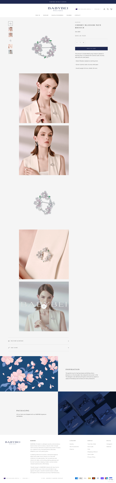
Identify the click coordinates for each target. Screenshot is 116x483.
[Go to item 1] (10, 23)
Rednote (109, 446)
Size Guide (90, 446)
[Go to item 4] (10, 40)
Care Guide (91, 454)
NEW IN (38, 15)
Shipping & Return (93, 452)
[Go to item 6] (10, 52)
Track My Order (92, 444)
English (97, 9)
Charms (72, 449)
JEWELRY (46, 15)
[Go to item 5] (10, 46)
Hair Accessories (74, 446)
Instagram (109, 444)
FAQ (89, 449)
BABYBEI (77, 22)
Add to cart (91, 48)
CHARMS (69, 15)
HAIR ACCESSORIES (57, 15)
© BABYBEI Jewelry (57, 478)
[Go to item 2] (10, 29)
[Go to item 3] (10, 35)
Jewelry (72, 444)
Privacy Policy (91, 457)
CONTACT (77, 15)
